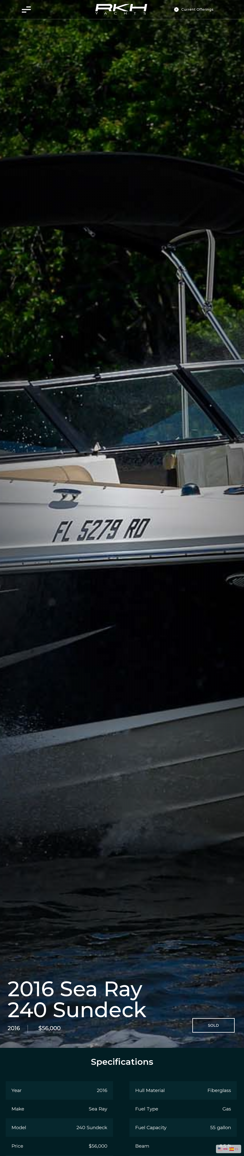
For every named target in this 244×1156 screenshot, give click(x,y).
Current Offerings (197, 9)
